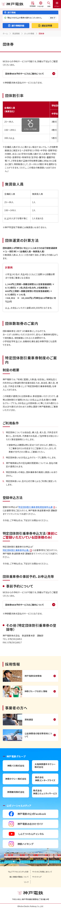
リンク (26, 882)
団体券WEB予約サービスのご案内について (24, 73)
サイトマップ (36, 877)
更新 (51, 18)
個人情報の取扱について (19, 877)
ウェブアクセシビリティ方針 (18, 871)
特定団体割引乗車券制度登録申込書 (35, 506)
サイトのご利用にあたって (42, 871)
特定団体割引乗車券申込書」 (16, 550)
